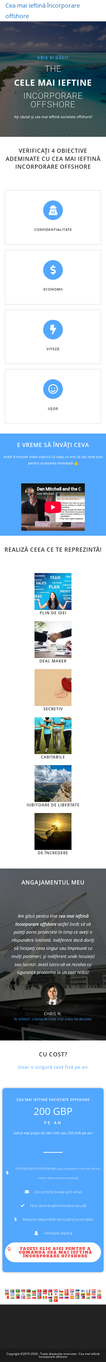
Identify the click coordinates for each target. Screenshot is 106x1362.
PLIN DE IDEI (53, 613)
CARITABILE (53, 757)
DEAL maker (53, 661)
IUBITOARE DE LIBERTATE (53, 805)
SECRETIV (53, 709)
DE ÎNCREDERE (53, 853)
